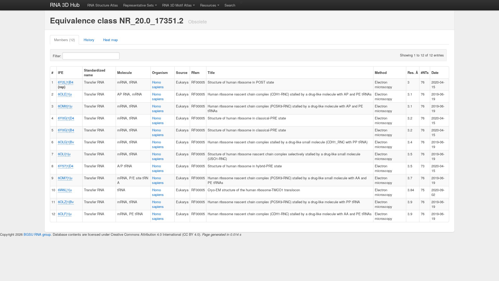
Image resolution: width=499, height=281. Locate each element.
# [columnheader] (52, 72)
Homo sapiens (158, 84)
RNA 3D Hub (65, 4)
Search (230, 5)
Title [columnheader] (211, 72)
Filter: (57, 55)
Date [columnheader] (434, 72)
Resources (208, 5)
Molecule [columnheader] (124, 72)
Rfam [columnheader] (195, 72)
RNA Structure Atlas (102, 5)
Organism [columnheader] (160, 72)
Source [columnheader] (181, 72)
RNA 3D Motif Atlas (177, 5)
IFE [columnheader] (60, 72)
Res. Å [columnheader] (413, 72)
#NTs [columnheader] (425, 72)
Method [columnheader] (381, 72)
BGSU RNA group (37, 234)
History (89, 39)
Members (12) (64, 39)
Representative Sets (138, 5)
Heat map (110, 39)
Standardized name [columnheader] (94, 72)
